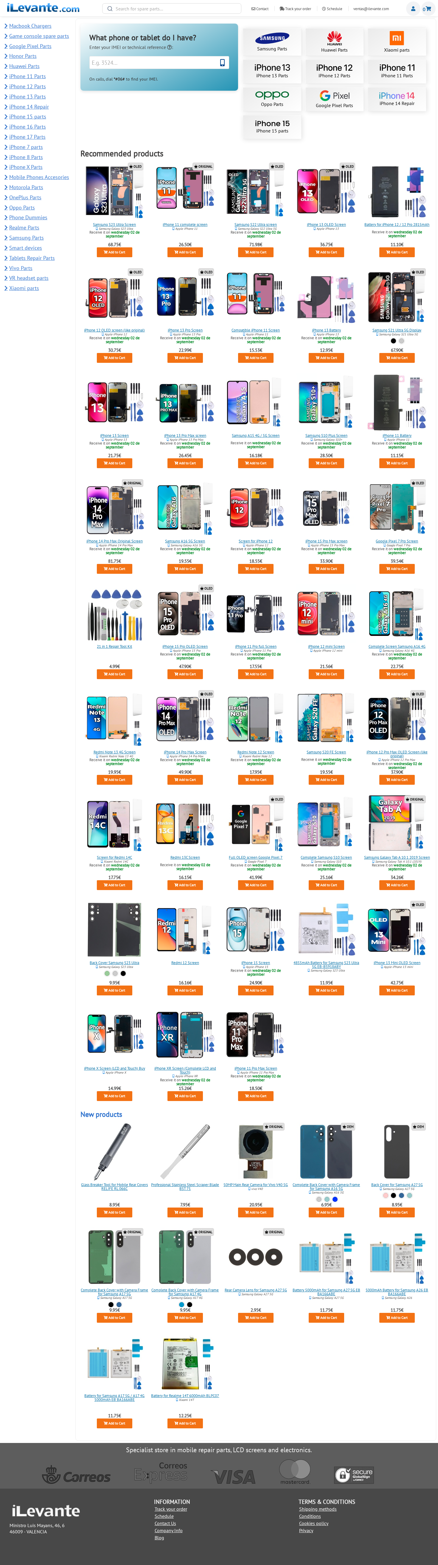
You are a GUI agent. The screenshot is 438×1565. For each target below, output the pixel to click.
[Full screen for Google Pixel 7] (255, 824)
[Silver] (401, 340)
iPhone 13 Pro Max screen (185, 435)
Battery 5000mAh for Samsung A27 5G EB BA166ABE (326, 1292)
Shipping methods (318, 1509)
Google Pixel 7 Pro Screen (397, 540)
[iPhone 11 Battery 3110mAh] (397, 402)
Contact (261, 8)
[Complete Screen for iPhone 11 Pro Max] (255, 1035)
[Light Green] (327, 1199)
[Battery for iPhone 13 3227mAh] (326, 297)
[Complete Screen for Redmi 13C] (185, 824)
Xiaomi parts (397, 50)
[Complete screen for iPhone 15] (255, 930)
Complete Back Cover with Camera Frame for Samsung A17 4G (185, 1292)
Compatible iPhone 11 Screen (256, 330)
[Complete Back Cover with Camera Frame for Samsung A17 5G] (114, 1257)
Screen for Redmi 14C (114, 857)
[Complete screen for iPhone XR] (185, 1035)
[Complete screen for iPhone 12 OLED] (114, 297)
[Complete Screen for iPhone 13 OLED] (326, 191)
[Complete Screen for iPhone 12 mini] (326, 613)
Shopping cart (428, 8)
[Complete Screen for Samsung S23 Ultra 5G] (114, 191)
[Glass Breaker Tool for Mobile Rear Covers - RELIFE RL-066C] (114, 1152)
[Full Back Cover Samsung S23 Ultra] (114, 930)
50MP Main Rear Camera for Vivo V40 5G (255, 1184)
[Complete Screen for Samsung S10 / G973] (326, 824)
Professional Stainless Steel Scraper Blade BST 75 (185, 1186)
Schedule (334, 8)
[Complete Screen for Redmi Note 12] (255, 719)
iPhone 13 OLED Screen (326, 224)
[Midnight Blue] (334, 1199)
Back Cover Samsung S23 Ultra (114, 962)
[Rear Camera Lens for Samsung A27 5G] (255, 1257)
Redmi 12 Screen (185, 962)
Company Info (169, 1530)
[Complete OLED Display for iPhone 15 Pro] (185, 613)
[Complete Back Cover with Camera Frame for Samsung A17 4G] (185, 1257)
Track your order (297, 8)
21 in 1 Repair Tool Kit (114, 646)
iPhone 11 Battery (397, 435)
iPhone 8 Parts (26, 157)
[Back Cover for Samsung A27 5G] (397, 1152)
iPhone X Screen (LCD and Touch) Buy (114, 1068)
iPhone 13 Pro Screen (185, 330)
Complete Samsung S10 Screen (326, 857)
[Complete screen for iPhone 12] (255, 508)
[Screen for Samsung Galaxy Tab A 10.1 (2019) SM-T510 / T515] (397, 824)
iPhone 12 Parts (334, 75)
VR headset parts (29, 278)
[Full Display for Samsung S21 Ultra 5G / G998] (397, 297)
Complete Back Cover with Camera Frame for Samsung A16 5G (326, 1186)
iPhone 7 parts (26, 147)
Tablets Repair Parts (32, 258)
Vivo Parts (20, 268)
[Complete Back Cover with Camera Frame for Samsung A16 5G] (326, 1152)
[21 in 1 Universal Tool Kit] (114, 613)
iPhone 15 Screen (255, 962)
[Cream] (115, 973)
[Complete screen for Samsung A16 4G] (397, 613)
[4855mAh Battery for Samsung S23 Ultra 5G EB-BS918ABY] (326, 930)
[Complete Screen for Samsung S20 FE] (326, 719)
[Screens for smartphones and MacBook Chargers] (43, 10)
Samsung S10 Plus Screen (326, 435)
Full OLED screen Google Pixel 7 (255, 857)
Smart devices (25, 247)
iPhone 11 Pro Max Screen (255, 1068)
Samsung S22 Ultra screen (255, 224)
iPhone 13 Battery (326, 330)
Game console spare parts (39, 36)
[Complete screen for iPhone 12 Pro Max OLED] (397, 719)
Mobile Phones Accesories (39, 177)
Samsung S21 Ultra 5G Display (396, 330)
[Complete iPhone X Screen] (114, 1035)
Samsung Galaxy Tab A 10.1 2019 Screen (397, 857)
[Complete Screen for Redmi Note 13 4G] (114, 719)
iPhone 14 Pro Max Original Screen (114, 540)
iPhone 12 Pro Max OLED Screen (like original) (397, 753)
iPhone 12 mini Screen (326, 646)
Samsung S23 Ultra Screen (114, 224)
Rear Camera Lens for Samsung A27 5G (256, 1290)
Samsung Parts (272, 49)
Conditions (310, 1516)
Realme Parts (24, 227)
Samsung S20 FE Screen (326, 751)
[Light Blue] (181, 1304)
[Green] (107, 973)
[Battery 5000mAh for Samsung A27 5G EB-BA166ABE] (326, 1257)
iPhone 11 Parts (397, 75)
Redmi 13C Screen (185, 857)
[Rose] (385, 1195)
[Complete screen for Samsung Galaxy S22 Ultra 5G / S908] (255, 191)
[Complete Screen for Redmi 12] (185, 930)
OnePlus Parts (25, 197)
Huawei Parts (334, 50)
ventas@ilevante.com (371, 8)
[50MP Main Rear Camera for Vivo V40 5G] (255, 1152)
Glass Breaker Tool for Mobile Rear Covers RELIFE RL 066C (114, 1186)
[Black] (393, 340)
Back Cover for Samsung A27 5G (397, 1184)
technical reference (147, 47)
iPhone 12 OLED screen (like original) (114, 330)
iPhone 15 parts (272, 131)
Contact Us (165, 1523)
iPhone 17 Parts (27, 136)
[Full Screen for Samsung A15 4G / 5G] (255, 402)
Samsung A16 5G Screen (185, 540)
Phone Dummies (28, 217)
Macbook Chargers (30, 25)
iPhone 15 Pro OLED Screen (185, 646)
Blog (159, 1538)
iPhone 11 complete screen (185, 224)
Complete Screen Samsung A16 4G (397, 646)
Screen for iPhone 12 (256, 540)
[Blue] (401, 1195)
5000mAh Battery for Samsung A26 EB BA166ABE (397, 1292)
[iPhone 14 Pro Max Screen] (185, 719)
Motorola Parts (26, 187)
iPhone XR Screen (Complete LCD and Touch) (185, 1070)
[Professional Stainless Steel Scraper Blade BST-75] (185, 1152)
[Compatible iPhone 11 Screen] (255, 297)
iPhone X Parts (26, 167)
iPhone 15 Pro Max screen (326, 540)
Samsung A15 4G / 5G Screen (255, 435)
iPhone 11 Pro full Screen (256, 646)
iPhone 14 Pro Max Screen (185, 751)
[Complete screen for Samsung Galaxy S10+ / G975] (326, 402)
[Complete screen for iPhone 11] (185, 191)
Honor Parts (23, 56)
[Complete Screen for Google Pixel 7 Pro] (397, 508)
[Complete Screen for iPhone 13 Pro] (185, 297)
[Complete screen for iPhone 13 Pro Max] (185, 402)
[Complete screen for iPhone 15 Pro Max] (326, 508)
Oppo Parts (272, 104)
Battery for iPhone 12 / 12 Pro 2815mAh (396, 224)
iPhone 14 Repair (397, 103)
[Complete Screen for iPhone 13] (114, 402)
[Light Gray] (318, 1199)
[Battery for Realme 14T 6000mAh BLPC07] (185, 1363)
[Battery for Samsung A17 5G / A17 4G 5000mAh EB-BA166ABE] (114, 1363)
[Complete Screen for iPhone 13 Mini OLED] (397, 930)
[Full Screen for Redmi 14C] (114, 824)
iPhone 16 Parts (27, 126)
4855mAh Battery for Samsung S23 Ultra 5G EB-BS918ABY (326, 964)
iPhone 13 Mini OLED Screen (397, 962)
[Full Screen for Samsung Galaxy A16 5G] (185, 508)
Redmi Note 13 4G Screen (115, 751)
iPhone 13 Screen (114, 435)
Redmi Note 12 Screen (255, 751)
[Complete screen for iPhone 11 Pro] (255, 613)
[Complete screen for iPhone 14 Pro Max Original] (114, 508)
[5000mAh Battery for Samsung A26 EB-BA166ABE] (397, 1257)
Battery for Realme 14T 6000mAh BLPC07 (185, 1395)
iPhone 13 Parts (272, 75)
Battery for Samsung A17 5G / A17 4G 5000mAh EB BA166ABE (114, 1397)
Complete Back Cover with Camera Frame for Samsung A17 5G (114, 1292)
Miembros (413, 8)
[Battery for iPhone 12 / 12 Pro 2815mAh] (397, 191)
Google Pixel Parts (334, 105)
